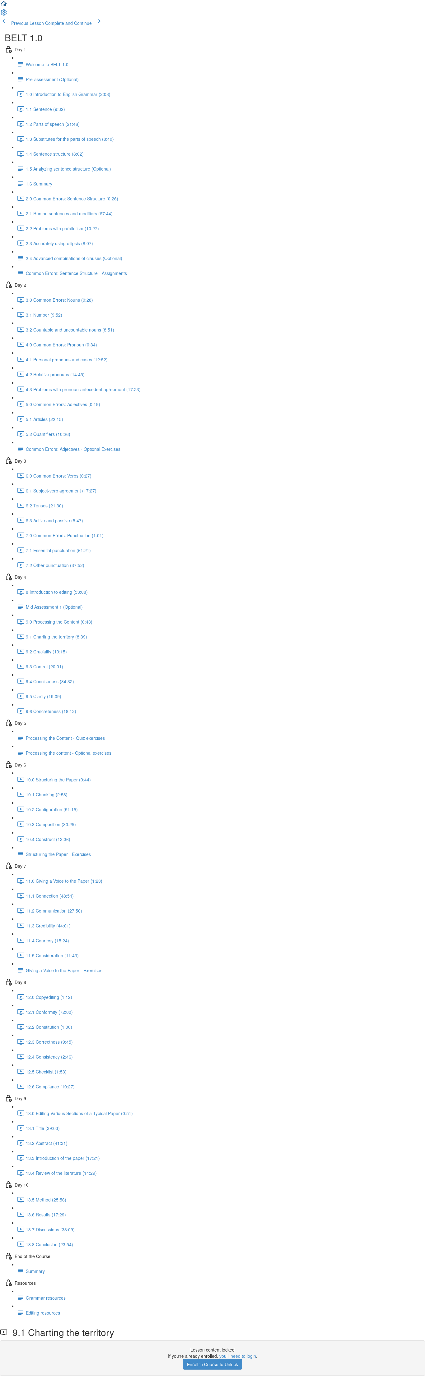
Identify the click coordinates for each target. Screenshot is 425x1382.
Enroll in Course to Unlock (212, 1364)
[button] (3, 5)
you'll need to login (237, 1356)
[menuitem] (3, 14)
